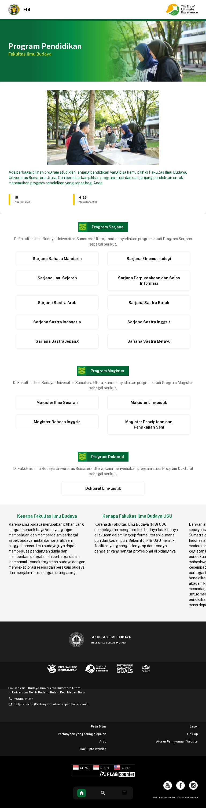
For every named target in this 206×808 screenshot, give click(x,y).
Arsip (102, 741)
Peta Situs (98, 726)
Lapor (194, 726)
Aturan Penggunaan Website (177, 741)
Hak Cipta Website (93, 749)
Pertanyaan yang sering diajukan (82, 734)
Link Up (192, 734)
